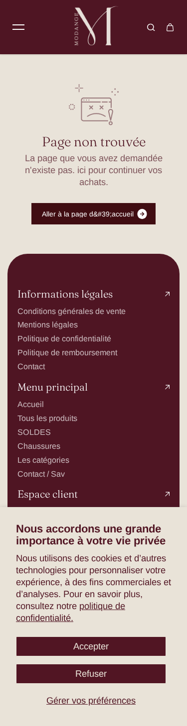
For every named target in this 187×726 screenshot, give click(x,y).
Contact (31, 366)
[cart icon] (170, 27)
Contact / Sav (41, 473)
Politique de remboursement (67, 352)
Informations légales (65, 294)
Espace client (47, 494)
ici (81, 170)
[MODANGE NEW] (94, 27)
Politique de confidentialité (64, 338)
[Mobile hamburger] (18, 27)
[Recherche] (151, 27)
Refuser (91, 673)
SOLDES (34, 431)
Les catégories (43, 459)
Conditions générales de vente (71, 311)
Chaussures (38, 445)
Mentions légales (47, 324)
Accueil (30, 404)
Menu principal (52, 387)
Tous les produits (47, 418)
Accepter (91, 646)
